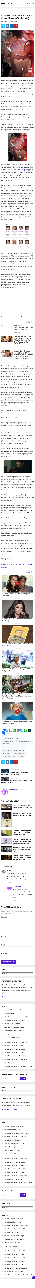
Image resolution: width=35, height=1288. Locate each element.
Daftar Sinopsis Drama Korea (14, 1063)
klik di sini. (6, 997)
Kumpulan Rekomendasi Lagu (14, 1027)
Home (3, 10)
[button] (28, 3)
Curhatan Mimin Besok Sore (13, 1010)
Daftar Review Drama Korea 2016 (15, 1056)
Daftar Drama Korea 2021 (12, 1013)
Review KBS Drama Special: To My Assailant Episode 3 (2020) (22, 849)
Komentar (4, 917)
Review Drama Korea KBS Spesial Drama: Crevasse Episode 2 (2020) (22, 857)
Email (3, 945)
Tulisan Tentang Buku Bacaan (14, 1030)
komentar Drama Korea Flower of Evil (14, 747)
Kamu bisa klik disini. (9, 1109)
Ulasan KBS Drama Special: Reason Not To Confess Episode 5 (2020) (22, 833)
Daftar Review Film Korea (12, 1024)
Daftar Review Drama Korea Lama (15, 1059)
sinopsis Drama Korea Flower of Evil (14, 753)
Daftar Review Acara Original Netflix (16, 1017)
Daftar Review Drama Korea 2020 (15, 1042)
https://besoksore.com (25, 790)
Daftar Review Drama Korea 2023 (15, 1020)
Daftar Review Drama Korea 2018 (15, 1049)
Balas (10, 882)
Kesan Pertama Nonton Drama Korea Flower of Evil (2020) (17, 743)
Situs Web (4, 953)
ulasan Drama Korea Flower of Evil (14, 756)
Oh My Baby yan (22, 170)
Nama (3, 937)
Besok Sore (6, 3)
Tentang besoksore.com (12, 1034)
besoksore (4, 21)
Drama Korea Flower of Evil (11, 738)
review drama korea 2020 (15, 10)
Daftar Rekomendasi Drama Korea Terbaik (18, 1066)
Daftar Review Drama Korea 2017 (15, 1052)
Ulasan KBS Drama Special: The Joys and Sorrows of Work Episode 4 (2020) (22, 841)
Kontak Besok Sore (12, 1037)
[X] (33, 1277)
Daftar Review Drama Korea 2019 (15, 1046)
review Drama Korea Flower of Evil (13, 750)
